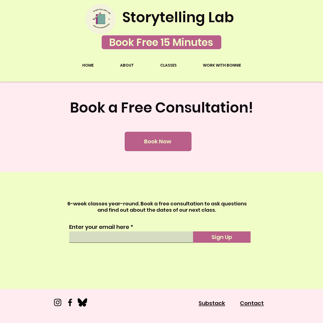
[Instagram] (58, 302)
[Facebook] (70, 302)
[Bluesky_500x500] (82, 302)
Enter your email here (99, 227)
